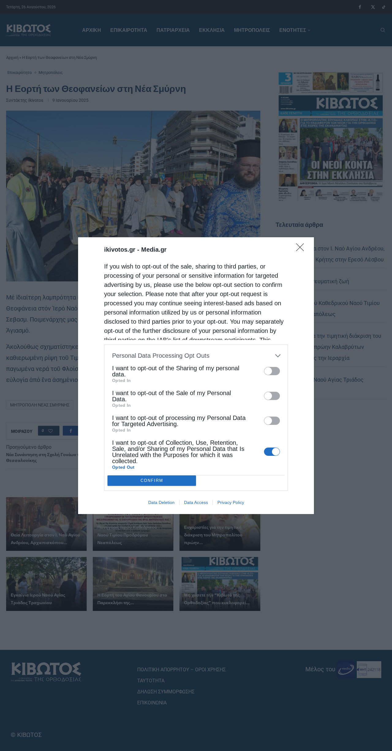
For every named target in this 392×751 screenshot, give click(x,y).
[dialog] (196, 375)
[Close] (302, 249)
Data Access (196, 502)
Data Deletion (161, 502)
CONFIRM (152, 480)
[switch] (272, 371)
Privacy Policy (230, 502)
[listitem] (196, 356)
